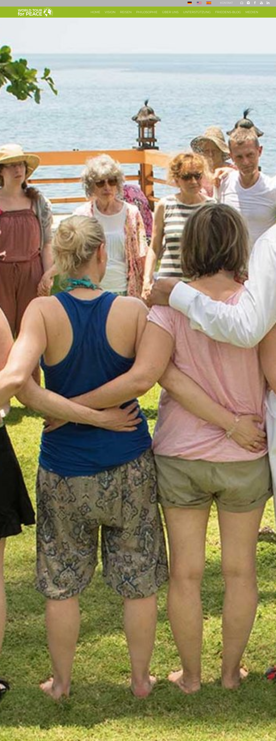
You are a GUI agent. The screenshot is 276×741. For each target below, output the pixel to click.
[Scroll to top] (267, 732)
